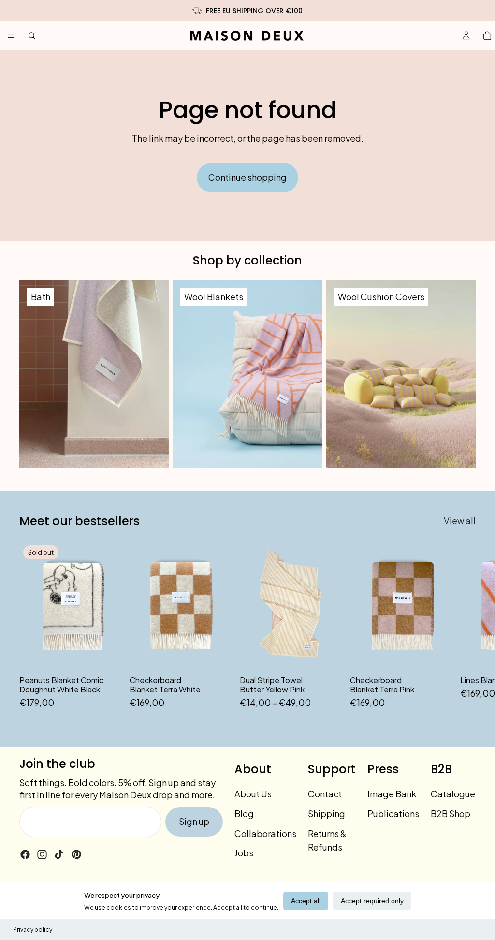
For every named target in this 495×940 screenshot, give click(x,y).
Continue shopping (247, 177)
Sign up (194, 821)
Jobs (243, 852)
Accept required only (372, 901)
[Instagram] (42, 854)
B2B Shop (450, 813)
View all (460, 520)
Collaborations (265, 833)
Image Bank (391, 793)
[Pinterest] (76, 854)
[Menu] (11, 36)
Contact (325, 793)
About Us (253, 793)
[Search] (32, 35)
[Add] (217, 654)
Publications (393, 813)
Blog (244, 813)
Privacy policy (32, 929)
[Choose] (327, 654)
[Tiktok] (59, 854)
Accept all (305, 901)
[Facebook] (25, 854)
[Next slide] (465, 625)
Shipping (326, 813)
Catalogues (455, 793)
